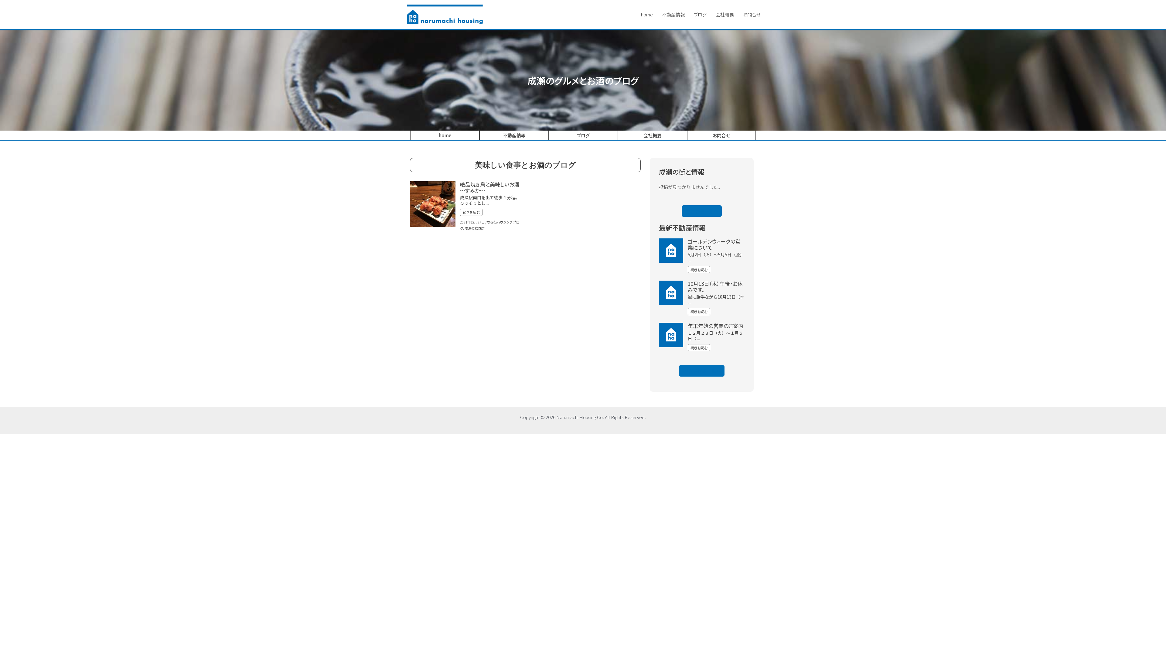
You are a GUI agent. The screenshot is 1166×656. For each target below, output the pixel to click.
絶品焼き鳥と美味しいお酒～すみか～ (489, 187)
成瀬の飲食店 (475, 228)
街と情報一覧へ (701, 211)
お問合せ (752, 14)
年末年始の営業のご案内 (715, 326)
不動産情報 (673, 14)
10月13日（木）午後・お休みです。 (715, 286)
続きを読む (471, 212)
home (647, 14)
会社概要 (725, 14)
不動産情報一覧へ (701, 370)
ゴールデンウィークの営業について (714, 244)
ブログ (700, 14)
